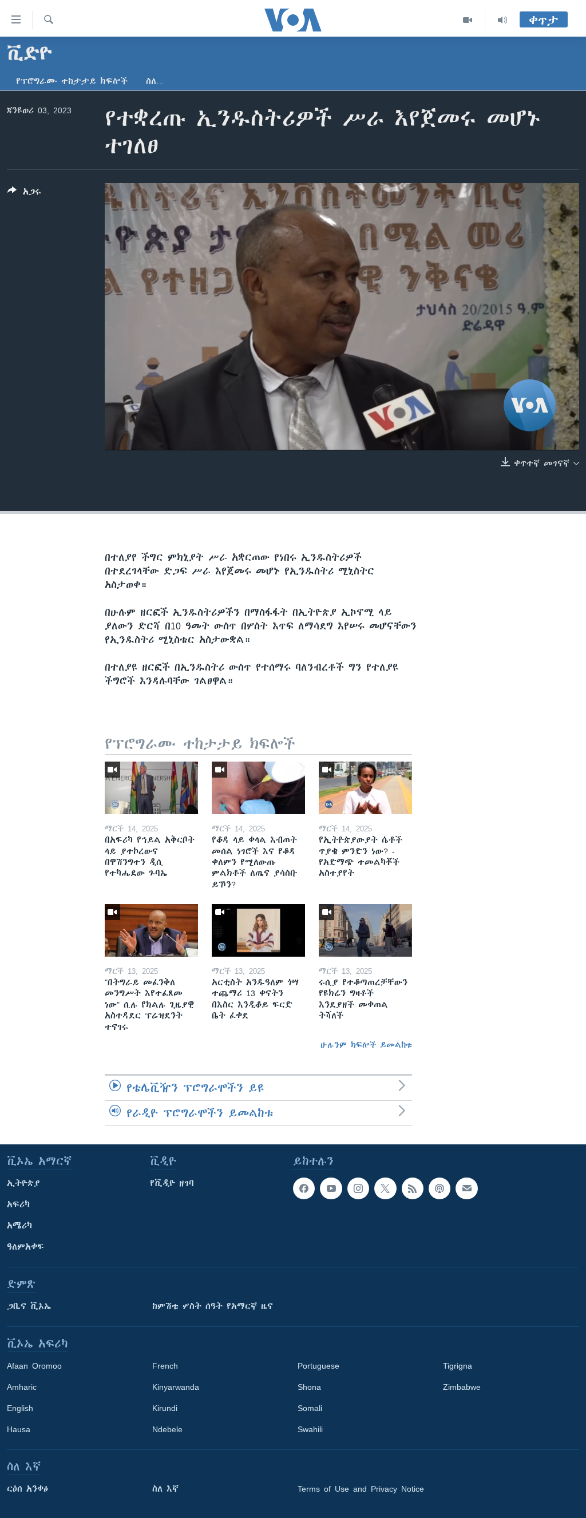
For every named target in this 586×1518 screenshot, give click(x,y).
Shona (309, 1387)
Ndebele (167, 1429)
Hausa (18, 1429)
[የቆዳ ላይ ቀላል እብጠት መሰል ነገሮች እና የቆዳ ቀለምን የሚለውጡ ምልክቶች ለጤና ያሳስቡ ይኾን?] (258, 788)
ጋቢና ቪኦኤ (29, 1306)
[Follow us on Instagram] (358, 1188)
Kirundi (164, 1408)
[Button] (24, 193)
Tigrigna (457, 1366)
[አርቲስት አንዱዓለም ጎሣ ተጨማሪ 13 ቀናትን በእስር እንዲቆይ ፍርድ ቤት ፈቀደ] (258, 930)
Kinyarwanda (175, 1387)
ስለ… (155, 81)
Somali (310, 1408)
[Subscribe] (466, 1188)
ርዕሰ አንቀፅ (27, 1489)
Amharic (22, 1387)
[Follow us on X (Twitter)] (385, 1188)
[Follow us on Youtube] (331, 1188)
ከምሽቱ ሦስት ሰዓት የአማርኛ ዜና (212, 1306)
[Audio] (502, 20)
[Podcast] (439, 1188)
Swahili (310, 1429)
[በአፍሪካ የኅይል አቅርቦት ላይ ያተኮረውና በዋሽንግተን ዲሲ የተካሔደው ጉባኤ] (151, 788)
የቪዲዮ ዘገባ (172, 1183)
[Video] (467, 20)
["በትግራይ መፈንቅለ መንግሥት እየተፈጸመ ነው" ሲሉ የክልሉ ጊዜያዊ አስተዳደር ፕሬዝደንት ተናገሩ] (151, 930)
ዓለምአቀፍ (25, 1247)
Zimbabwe (462, 1387)
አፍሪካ (18, 1204)
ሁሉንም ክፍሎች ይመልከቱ (366, 1044)
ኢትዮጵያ (23, 1183)
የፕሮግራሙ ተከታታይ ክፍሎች (72, 81)
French (165, 1366)
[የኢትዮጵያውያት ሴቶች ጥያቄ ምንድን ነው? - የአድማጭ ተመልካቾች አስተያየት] (365, 788)
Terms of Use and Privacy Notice (361, 1489)
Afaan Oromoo (34, 1366)
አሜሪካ (19, 1225)
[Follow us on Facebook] (304, 1188)
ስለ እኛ (165, 1489)
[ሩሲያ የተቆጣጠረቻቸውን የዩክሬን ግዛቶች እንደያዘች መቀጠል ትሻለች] (365, 930)
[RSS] (412, 1188)
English (20, 1408)
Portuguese (318, 1366)
